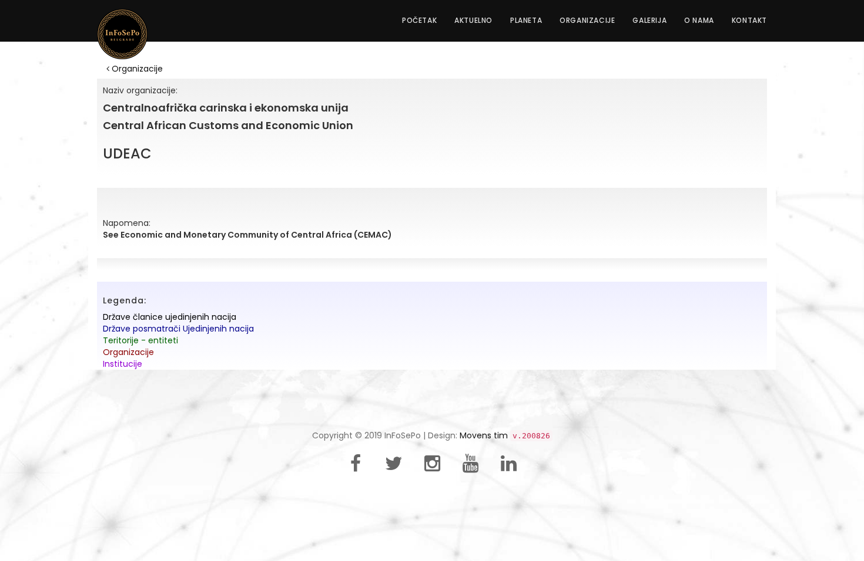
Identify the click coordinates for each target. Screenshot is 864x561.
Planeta (526, 20)
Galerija (649, 20)
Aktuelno (473, 20)
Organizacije (587, 20)
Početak (419, 20)
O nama (699, 20)
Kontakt (749, 20)
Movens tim (484, 435)
